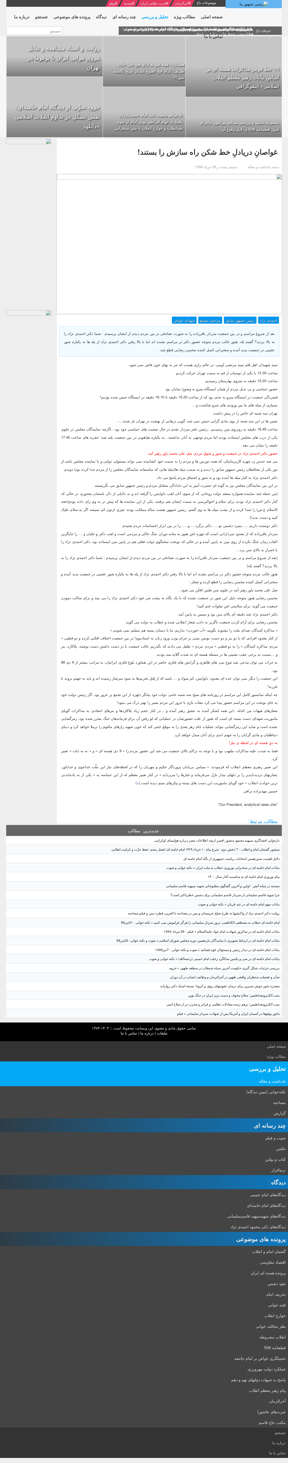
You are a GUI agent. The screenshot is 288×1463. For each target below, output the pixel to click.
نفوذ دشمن (276, 1283)
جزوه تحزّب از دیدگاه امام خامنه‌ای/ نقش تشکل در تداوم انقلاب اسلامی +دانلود (57, 116)
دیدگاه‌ (278, 1182)
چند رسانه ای (270, 1125)
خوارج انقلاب (275, 1315)
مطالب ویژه (276, 1056)
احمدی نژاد (268, 320)
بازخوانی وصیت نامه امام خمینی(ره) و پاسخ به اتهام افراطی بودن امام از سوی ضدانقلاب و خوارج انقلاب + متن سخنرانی (148, 121)
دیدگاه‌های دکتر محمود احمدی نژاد (258, 1226)
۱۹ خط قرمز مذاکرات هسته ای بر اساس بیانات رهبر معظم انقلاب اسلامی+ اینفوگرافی (243, 77)
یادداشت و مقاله (272, 1081)
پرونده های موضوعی (261, 1239)
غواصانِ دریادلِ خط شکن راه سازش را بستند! (208, 151)
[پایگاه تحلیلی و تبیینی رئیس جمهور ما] (28, 223)
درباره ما (147, 1033)
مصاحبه (279, 1102)
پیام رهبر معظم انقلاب (267, 1390)
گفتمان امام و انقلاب (269, 1251)
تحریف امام (276, 1294)
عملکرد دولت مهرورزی (267, 1369)
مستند (127, 3)
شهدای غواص (184, 320)
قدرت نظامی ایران (153, 3)
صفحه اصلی (276, 1046)
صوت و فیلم (276, 1137)
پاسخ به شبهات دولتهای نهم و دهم (258, 1379)
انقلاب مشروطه (272, 1337)
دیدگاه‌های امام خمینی (268, 1194)
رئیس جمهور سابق (240, 320)
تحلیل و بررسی (267, 1068)
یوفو (112, 3)
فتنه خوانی (277, 1305)
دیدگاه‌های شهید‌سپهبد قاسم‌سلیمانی (256, 1216)
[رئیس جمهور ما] (254, 4)
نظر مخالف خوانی (271, 1326)
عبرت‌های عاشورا (271, 1411)
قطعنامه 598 (275, 1347)
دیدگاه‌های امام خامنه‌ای (266, 1205)
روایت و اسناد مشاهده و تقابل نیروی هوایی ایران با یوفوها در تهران (64, 57)
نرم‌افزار (278, 1170)
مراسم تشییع (210, 320)
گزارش (280, 1113)
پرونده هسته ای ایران (268, 1272)
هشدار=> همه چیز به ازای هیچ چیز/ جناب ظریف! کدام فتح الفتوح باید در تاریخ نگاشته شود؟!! (148, 70)
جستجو (280, 1432)
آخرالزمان (182, 3)
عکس (281, 1148)
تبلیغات (162, 1033)
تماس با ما (129, 1033)
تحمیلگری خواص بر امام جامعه (260, 1358)
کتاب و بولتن (275, 1159)
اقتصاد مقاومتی (273, 1262)
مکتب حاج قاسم (272, 1422)
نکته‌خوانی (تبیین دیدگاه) (266, 1091)
